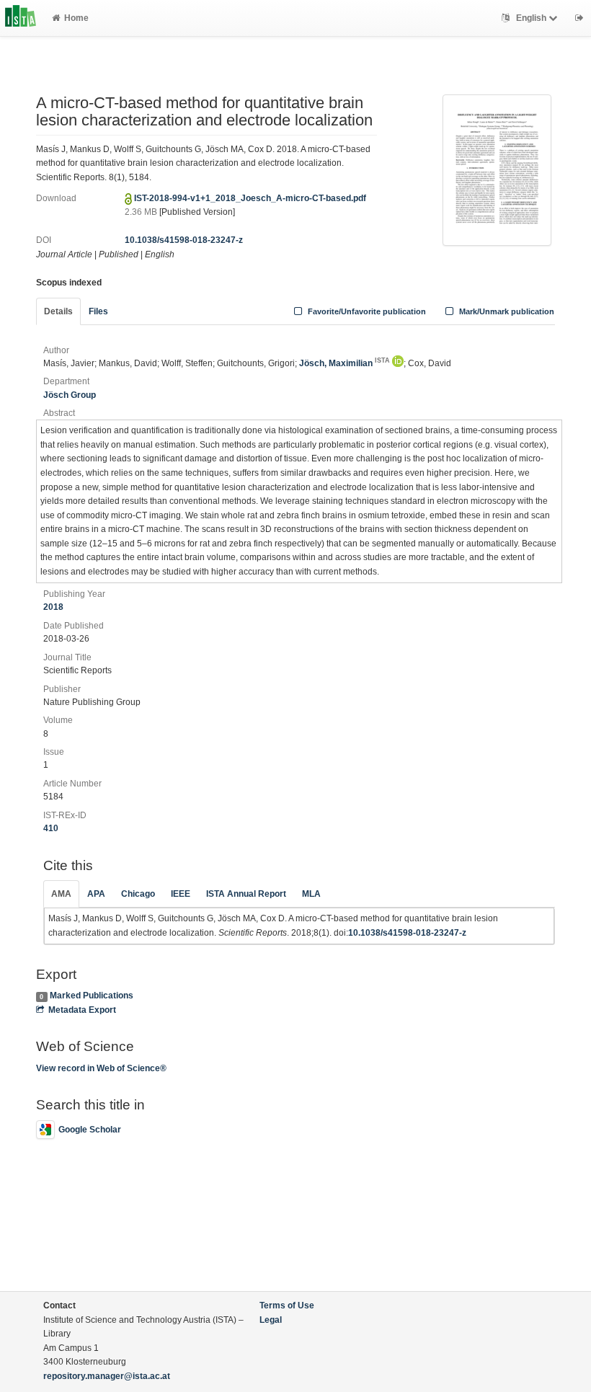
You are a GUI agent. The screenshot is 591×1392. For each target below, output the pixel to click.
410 (50, 828)
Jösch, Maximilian (344, 363)
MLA (311, 894)
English (531, 18)
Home (76, 18)
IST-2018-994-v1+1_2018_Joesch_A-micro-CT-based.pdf (250, 198)
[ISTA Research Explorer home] (20, 18)
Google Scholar (89, 1130)
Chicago (138, 894)
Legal (270, 1320)
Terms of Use (286, 1305)
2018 (53, 607)
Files (98, 311)
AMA (61, 894)
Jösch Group (69, 395)
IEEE (180, 894)
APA (96, 894)
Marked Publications (91, 995)
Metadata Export (82, 1010)
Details (58, 311)
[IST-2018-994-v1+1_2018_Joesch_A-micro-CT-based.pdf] (497, 169)
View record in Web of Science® (101, 1068)
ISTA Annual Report (246, 894)
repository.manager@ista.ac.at (106, 1376)
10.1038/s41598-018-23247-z (184, 240)
